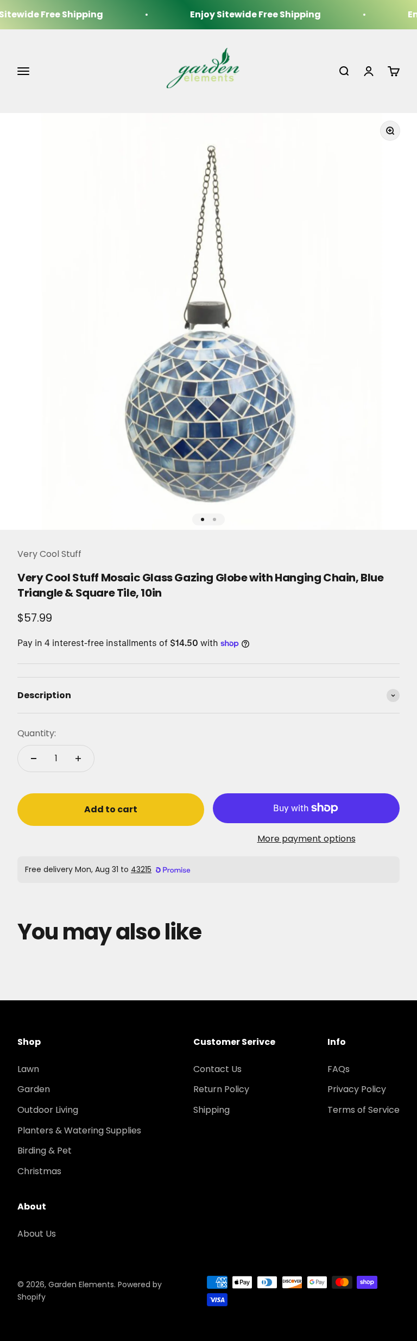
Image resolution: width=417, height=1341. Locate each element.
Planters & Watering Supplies (79, 1130)
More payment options (306, 838)
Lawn (28, 1069)
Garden (33, 1089)
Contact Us (217, 1069)
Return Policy (221, 1089)
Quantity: (36, 733)
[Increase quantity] (78, 758)
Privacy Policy (356, 1089)
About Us (36, 1233)
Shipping (211, 1110)
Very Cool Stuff (49, 554)
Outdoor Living (47, 1110)
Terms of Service (363, 1110)
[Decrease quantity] (33, 758)
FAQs (338, 1069)
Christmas (39, 1171)
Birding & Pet (44, 1150)
